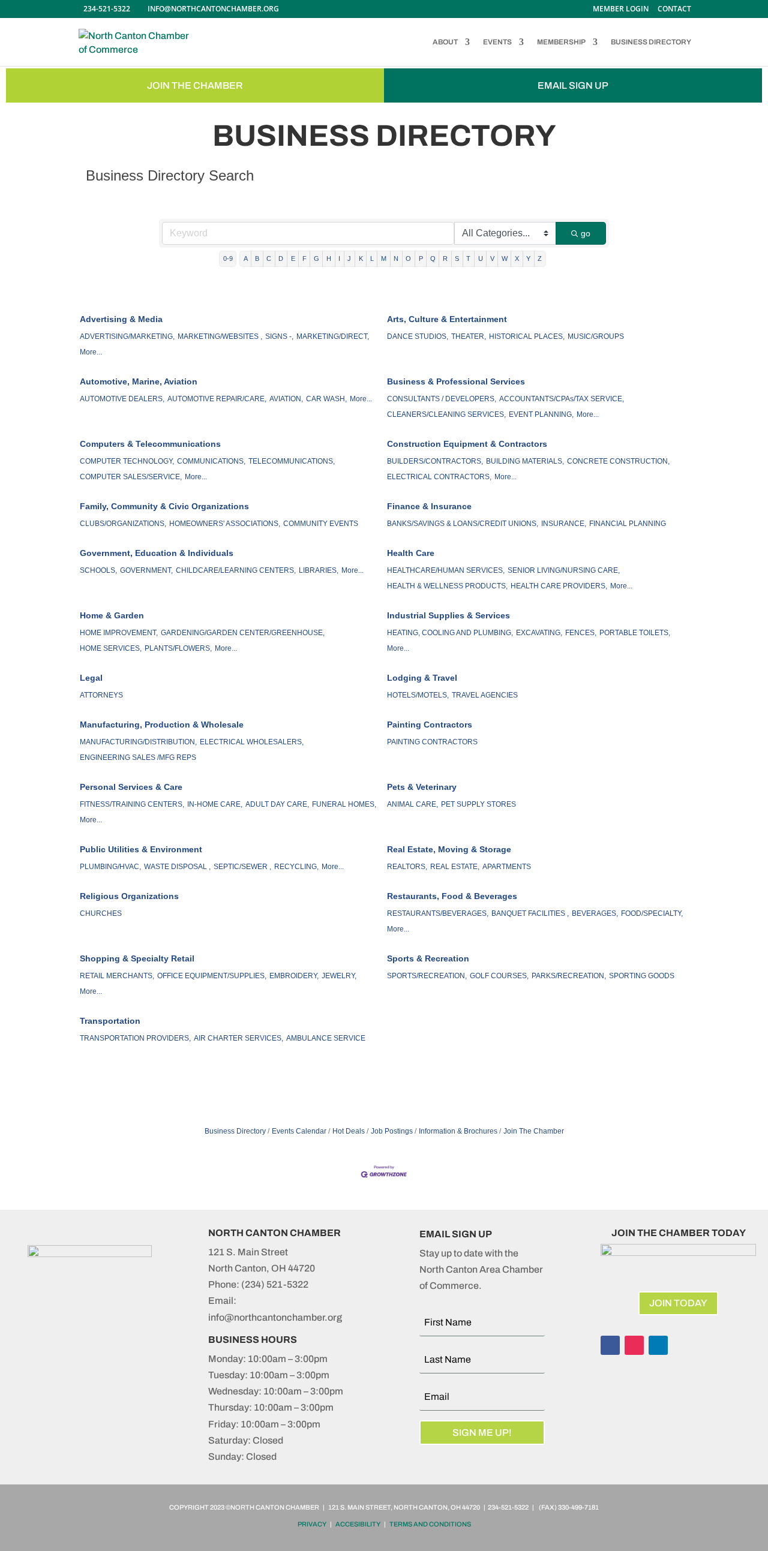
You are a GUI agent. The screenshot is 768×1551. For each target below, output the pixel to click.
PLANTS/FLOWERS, (178, 648)
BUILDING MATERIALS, (525, 461)
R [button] (445, 258)
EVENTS (497, 42)
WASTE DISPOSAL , (177, 866)
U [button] (480, 258)
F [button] (304, 258)
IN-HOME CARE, (214, 804)
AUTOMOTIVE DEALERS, (122, 399)
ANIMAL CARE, (412, 804)
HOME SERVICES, (111, 648)
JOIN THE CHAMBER (195, 85)
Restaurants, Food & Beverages (452, 896)
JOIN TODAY (678, 1303)
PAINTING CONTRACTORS (432, 742)
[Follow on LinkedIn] (658, 1345)
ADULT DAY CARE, (277, 804)
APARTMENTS (506, 866)
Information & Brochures (458, 1131)
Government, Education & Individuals (156, 553)
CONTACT (674, 9)
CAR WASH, (326, 399)
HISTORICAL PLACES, (527, 336)
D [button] (280, 258)
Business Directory (235, 1131)
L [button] (372, 258)
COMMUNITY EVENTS (320, 523)
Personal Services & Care (131, 787)
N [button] (396, 258)
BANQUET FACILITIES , (530, 913)
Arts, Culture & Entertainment (447, 319)
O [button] (408, 258)
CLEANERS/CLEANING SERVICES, (446, 414)
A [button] (246, 258)
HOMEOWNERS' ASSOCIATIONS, (224, 523)
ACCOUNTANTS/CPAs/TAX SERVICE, (561, 399)
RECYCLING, (296, 866)
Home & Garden (112, 615)
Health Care (410, 553)
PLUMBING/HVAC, (110, 866)
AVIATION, (286, 399)
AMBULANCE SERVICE (325, 1038)
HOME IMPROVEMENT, (119, 633)
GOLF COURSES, (499, 976)
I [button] (339, 258)
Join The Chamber (533, 1131)
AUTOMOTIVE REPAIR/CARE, (216, 399)
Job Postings (392, 1131)
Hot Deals (348, 1131)
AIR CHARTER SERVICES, (238, 1038)
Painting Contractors (429, 724)
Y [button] (528, 258)
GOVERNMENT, (146, 570)
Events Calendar (299, 1131)
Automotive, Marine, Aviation (138, 381)
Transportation (110, 1021)
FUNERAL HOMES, (344, 804)
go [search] (585, 233)
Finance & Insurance (429, 506)
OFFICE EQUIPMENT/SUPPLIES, (211, 976)
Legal (91, 678)
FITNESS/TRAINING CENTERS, (132, 804)
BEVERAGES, (595, 913)
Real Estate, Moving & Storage (449, 849)
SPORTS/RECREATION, (427, 976)
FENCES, (580, 633)
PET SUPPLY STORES (478, 804)
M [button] (383, 258)
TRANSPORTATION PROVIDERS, (135, 1038)
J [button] (349, 258)
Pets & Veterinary (422, 787)
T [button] (468, 258)
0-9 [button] (228, 258)
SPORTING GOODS (641, 976)
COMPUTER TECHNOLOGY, (127, 461)
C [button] (268, 258)
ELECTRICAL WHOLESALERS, (252, 742)
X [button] (517, 258)
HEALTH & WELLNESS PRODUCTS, (447, 586)
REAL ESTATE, (454, 866)
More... (91, 352)
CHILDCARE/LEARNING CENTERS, (236, 570)
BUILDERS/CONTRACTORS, (435, 461)
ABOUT (445, 42)
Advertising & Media (121, 319)
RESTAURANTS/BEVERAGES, (437, 913)
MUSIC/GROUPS (596, 336)
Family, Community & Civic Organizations (164, 506)
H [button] (328, 258)
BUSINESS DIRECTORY (651, 42)
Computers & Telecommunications (150, 444)
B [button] (257, 258)
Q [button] (433, 258)
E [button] (293, 258)
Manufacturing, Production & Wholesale (162, 724)
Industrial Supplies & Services (448, 615)
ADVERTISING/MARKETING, (127, 336)
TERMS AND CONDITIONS (430, 1524)
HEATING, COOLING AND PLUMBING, (450, 633)
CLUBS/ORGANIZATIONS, (123, 523)
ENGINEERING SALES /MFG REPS (138, 757)
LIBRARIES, (318, 570)
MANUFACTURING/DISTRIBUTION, (138, 742)
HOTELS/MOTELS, (418, 695)
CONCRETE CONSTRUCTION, (618, 461)
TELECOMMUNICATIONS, (291, 461)
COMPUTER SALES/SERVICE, (131, 477)
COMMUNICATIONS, (211, 461)
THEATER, (468, 336)
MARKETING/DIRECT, (332, 336)
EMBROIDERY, (294, 976)
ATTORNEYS (101, 695)
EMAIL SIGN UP (573, 85)
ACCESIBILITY (357, 1524)
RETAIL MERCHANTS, (117, 976)
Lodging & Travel (422, 678)
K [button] (361, 258)
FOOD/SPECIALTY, (652, 913)
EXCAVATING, (539, 633)
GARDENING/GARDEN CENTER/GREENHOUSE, (243, 633)
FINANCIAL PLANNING (627, 523)
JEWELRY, (339, 976)
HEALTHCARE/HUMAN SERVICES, (446, 570)
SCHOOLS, (98, 570)
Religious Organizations (129, 896)
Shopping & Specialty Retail (137, 958)
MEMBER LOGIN (621, 9)
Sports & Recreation (428, 958)
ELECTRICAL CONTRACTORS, (439, 477)
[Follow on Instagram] (634, 1345)
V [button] (492, 258)
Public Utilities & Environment (141, 849)
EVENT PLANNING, (541, 414)
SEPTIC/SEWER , (242, 866)
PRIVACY (312, 1524)
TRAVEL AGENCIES (485, 695)
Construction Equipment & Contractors (467, 444)
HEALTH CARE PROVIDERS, (559, 586)
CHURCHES (101, 913)
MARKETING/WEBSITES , (220, 336)
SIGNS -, (279, 336)
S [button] (457, 258)
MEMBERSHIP (561, 42)
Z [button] (540, 258)
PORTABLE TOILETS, (634, 633)
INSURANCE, (563, 523)
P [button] (421, 258)
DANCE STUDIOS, (417, 336)
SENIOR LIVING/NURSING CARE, (564, 570)
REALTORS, (407, 866)
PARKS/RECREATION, (569, 976)
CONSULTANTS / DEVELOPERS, (441, 399)
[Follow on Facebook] (610, 1345)
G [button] (316, 258)
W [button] (505, 258)
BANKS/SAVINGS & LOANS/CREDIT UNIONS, (462, 523)
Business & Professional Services (456, 381)
